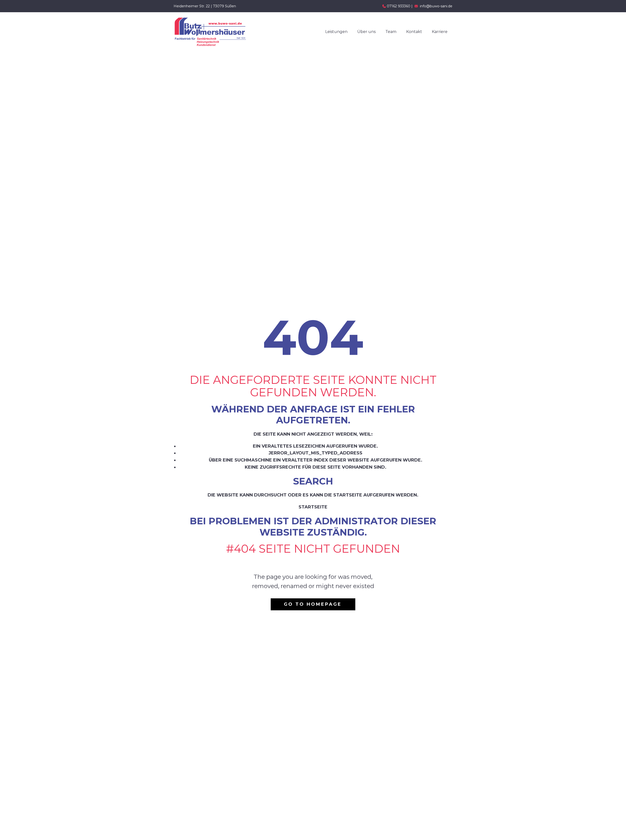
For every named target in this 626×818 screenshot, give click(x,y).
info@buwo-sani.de (436, 6)
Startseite (313, 507)
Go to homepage (313, 604)
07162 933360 (398, 6)
